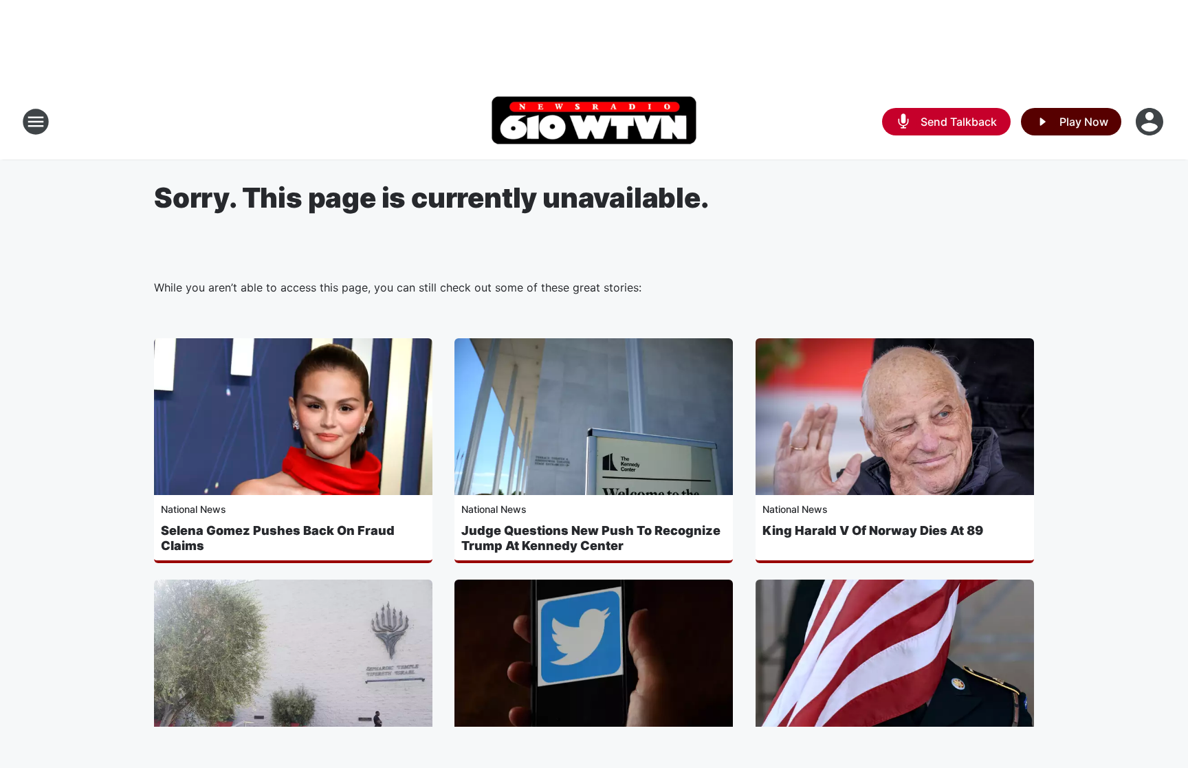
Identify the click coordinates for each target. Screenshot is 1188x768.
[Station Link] (594, 122)
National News (193, 509)
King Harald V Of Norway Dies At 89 (872, 530)
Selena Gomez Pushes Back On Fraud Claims (278, 538)
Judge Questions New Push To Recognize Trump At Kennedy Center (590, 538)
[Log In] (1151, 121)
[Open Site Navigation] (36, 121)
